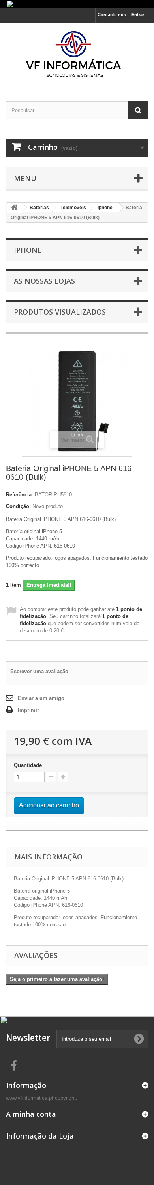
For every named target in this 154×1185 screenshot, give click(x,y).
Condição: (18, 506)
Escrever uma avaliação (39, 671)
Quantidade (28, 765)
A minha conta (31, 1114)
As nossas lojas (44, 281)
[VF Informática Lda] (77, 55)
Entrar (137, 14)
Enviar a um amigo (41, 698)
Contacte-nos (112, 14)
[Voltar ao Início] (14, 208)
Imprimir (28, 710)
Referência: (19, 495)
